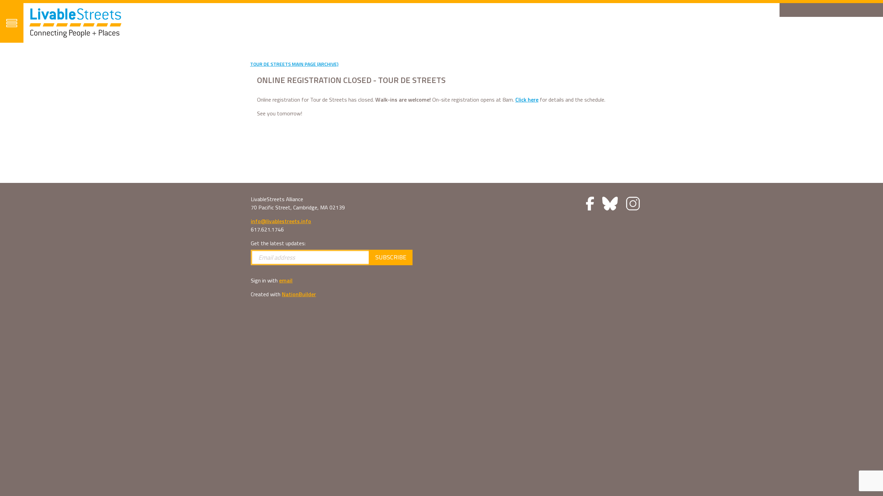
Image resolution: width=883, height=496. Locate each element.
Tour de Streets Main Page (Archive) (294, 64)
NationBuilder (299, 294)
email (285, 280)
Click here (526, 99)
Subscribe (390, 257)
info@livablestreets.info (281, 221)
